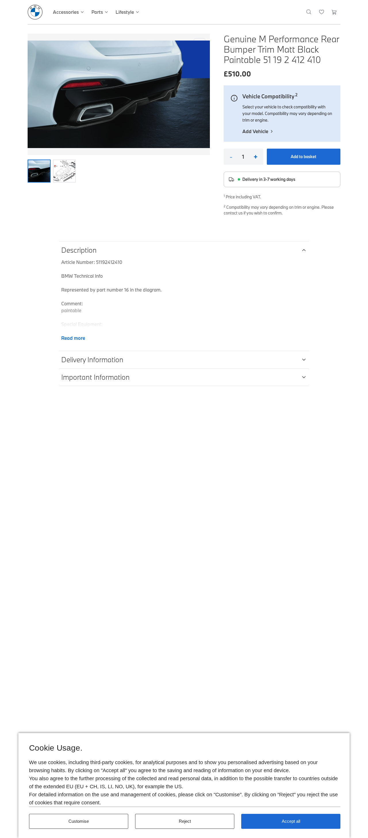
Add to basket (303, 156)
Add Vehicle (255, 131)
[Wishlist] (321, 12)
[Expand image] (119, 94)
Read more (73, 338)
